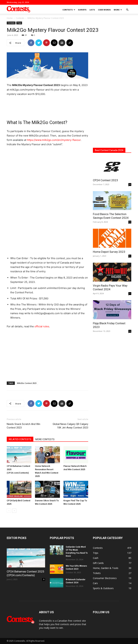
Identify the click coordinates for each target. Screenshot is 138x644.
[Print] (62, 42)
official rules (41, 326)
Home (10, 18)
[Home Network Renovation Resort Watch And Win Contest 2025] (47, 454)
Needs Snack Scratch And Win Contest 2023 (23, 426)
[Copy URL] (69, 42)
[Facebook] (31, 42)
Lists (92, 9)
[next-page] (14, 511)
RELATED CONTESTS (20, 439)
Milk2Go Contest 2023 (26, 383)
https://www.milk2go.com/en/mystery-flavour (54, 140)
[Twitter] (38, 42)
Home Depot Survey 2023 (109, 251)
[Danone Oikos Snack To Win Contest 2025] (47, 489)
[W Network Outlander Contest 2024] (56, 582)
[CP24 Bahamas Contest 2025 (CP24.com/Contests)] (19, 454)
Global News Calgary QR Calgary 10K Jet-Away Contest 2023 (70, 426)
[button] (127, 9)
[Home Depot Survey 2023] (112, 238)
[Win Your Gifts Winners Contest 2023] (56, 569)
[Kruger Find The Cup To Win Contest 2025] (75, 489)
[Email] (54, 42)
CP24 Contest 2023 (105, 180)
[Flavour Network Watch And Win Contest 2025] (75, 454)
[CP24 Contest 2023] (112, 166)
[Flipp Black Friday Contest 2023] (112, 309)
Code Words (104, 9)
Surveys (82, 9)
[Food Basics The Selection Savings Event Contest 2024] (112, 200)
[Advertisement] (47, 106)
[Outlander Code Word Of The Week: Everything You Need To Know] (56, 550)
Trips (19, 23)
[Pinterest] (46, 42)
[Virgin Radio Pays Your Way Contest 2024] (112, 272)
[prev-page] (9, 511)
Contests (67, 9)
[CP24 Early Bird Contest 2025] (19, 489)
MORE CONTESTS (45, 439)
